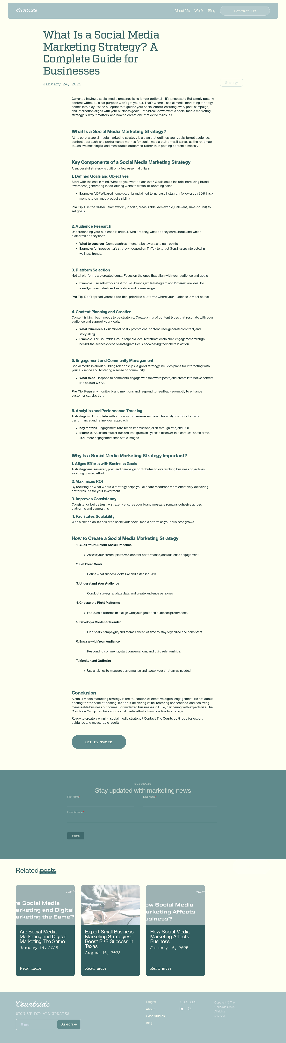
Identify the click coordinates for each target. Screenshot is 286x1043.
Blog (211, 11)
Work (198, 11)
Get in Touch (99, 742)
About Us (182, 11)
